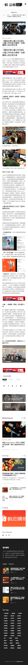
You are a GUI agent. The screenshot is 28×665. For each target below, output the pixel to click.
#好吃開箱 (19, 618)
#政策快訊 (12, 623)
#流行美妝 (19, 625)
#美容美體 (12, 633)
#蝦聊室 (11, 643)
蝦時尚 (18, 404)
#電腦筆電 (19, 648)
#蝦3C (5, 638)
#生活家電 (12, 628)
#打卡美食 (5, 623)
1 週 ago (8, 483)
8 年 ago (8, 47)
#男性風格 (5, 630)
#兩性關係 (13, 613)
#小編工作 (11, 379)
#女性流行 (12, 618)
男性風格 (14, 404)
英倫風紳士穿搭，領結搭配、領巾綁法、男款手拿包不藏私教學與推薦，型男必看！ (12, 408)
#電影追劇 (12, 648)
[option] (14, 435)
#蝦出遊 (10, 638)
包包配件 (9, 404)
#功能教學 (20, 613)
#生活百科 (19, 628)
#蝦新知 (16, 638)
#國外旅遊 (19, 615)
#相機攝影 (12, 630)
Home (3, 15)
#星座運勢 (5, 625)
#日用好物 (19, 623)
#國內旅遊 (12, 615)
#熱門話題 (5, 628)
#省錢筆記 (19, 630)
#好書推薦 (5, 620)
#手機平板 (19, 620)
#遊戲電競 (12, 645)
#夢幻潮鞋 (5, 618)
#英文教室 (19, 635)
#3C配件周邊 (6, 613)
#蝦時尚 (5, 640)
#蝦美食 (5, 643)
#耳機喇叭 (5, 635)
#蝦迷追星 (17, 643)
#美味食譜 (5, 633)
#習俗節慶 (19, 633)
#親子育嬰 (5, 645)
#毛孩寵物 (12, 625)
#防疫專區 (5, 648)
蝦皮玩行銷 (4, 38)
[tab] (5, 564)
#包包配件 (5, 615)
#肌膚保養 (12, 635)
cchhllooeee (4, 483)
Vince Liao (4, 47)
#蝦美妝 (17, 640)
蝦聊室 (8, 15)
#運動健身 (19, 645)
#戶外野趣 (12, 620)
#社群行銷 (18, 379)
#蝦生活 (11, 640)
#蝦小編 (5, 381)
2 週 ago (12, 592)
